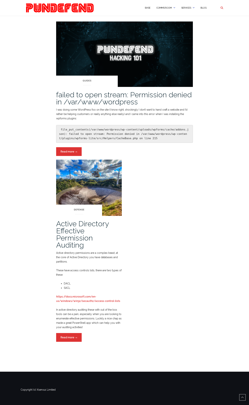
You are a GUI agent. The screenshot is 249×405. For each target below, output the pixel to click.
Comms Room (164, 7)
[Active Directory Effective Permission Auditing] (89, 187)
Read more (71, 153)
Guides (87, 80)
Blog (204, 7)
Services (186, 7)
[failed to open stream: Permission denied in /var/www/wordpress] (124, 53)
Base (147, 7)
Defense (79, 209)
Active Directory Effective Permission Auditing (82, 234)
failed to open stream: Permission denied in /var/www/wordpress (124, 98)
